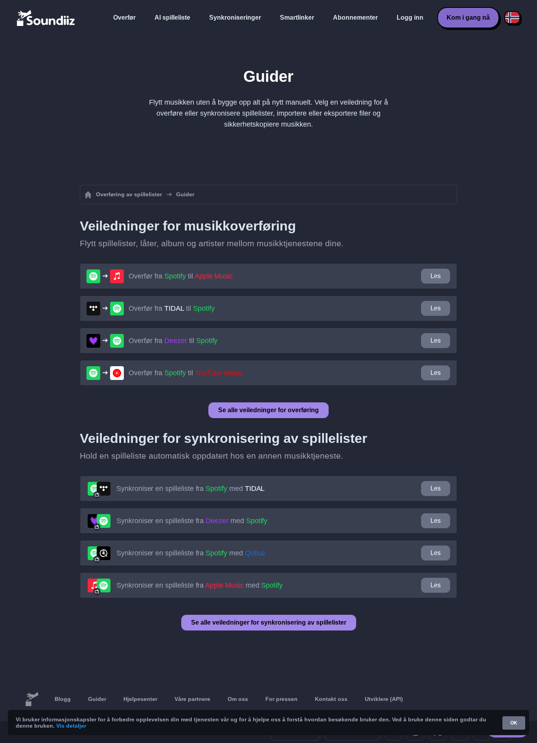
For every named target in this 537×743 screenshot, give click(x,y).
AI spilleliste (172, 17)
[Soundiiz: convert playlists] (32, 699)
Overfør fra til (181, 276)
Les (435, 276)
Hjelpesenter (140, 699)
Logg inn (410, 17)
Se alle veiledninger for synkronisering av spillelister (268, 622)
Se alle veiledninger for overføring (268, 410)
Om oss (238, 699)
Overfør (124, 17)
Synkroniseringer (235, 17)
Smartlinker (297, 17)
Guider (97, 699)
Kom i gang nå (468, 17)
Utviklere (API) (384, 699)
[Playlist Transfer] (46, 17)
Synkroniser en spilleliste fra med (190, 488)
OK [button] (513, 723)
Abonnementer (355, 17)
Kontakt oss (331, 699)
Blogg (63, 699)
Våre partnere (192, 699)
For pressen (281, 699)
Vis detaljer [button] (71, 726)
